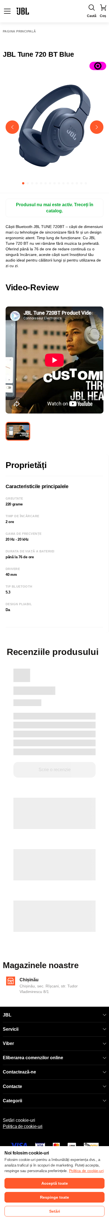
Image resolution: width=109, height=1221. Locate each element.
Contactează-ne (19, 1072)
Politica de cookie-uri (22, 1126)
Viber (8, 1043)
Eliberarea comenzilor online (33, 1057)
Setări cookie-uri (19, 1120)
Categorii (12, 1100)
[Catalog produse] (7, 11)
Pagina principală (19, 31)
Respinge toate (54, 1197)
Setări (54, 1211)
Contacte (12, 1086)
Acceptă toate (54, 1183)
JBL (7, 1015)
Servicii (10, 1029)
